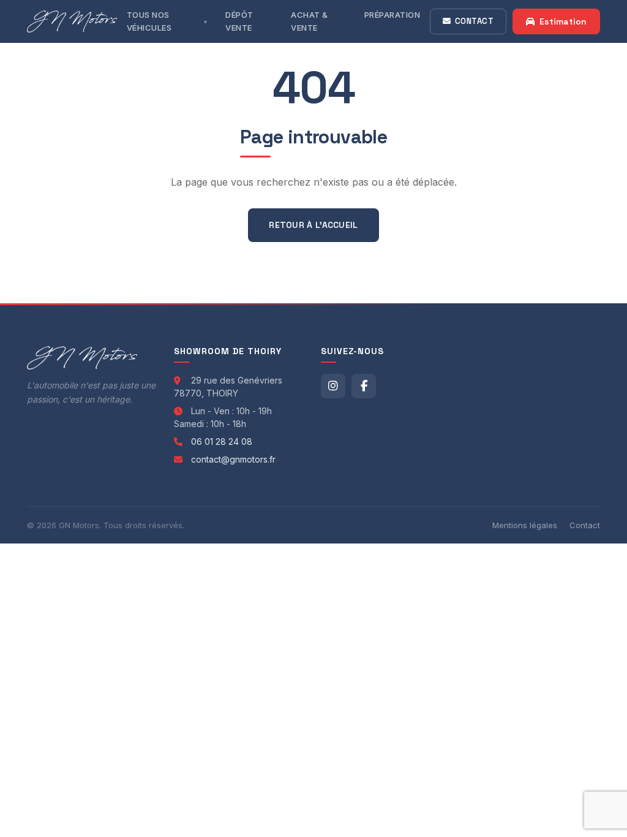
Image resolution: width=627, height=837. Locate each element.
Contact (474, 21)
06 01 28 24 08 (221, 441)
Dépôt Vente (239, 21)
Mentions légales (524, 525)
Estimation (563, 21)
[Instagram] (333, 386)
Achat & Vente (309, 21)
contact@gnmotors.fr (233, 459)
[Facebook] (363, 386)
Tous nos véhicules (149, 21)
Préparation (392, 15)
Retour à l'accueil (313, 224)
